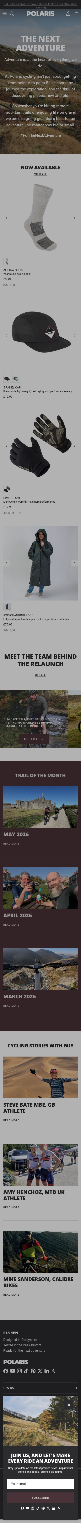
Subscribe (40, 1497)
